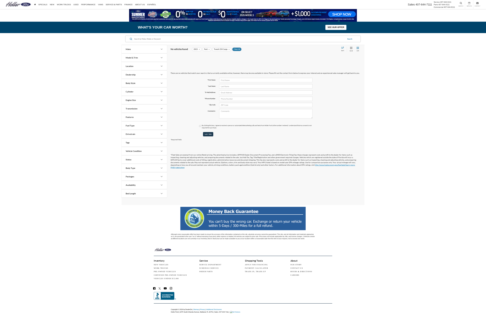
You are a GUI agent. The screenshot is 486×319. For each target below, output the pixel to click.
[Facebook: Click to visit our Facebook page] (154, 288)
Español (151, 5)
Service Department (210, 265)
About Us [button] (140, 5)
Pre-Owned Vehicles (165, 271)
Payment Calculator (256, 268)
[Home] (35, 4)
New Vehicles (161, 265)
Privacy (202, 309)
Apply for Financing (256, 265)
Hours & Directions (301, 271)
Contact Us (296, 268)
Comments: (211, 111)
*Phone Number (210, 98)
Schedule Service (209, 268)
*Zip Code (212, 105)
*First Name (211, 80)
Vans (100, 5)
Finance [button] (128, 5)
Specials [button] (42, 5)
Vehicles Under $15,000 (166, 278)
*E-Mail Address (210, 92)
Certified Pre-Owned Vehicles (170, 275)
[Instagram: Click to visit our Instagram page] (171, 288)
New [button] (52, 5)
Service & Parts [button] (114, 5)
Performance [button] (88, 5)
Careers (294, 275)
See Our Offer (336, 27)
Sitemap (196, 309)
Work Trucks (64, 5)
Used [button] (76, 5)
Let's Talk (208, 134)
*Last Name (211, 86)
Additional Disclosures (214, 309)
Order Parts (206, 271)
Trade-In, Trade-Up (255, 271)
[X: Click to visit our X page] (160, 288)
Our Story (296, 265)
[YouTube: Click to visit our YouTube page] (165, 288)
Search (349, 39)
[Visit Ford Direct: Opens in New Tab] (235, 312)
